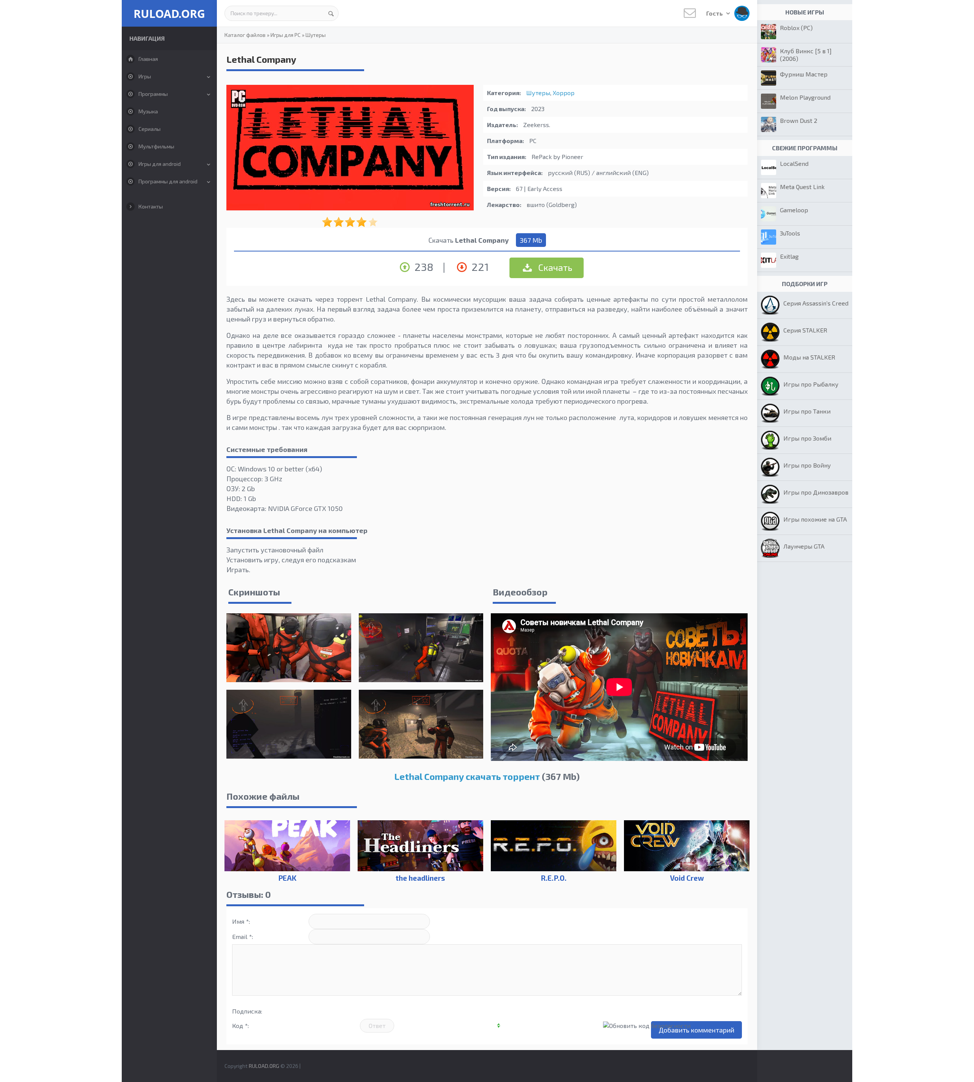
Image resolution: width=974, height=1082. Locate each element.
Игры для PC (286, 35)
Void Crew (687, 878)
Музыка (148, 111)
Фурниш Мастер (804, 74)
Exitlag (789, 256)
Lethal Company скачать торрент (467, 776)
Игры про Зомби (807, 438)
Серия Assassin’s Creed (815, 303)
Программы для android (167, 181)
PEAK (287, 878)
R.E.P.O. (554, 878)
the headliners (420, 878)
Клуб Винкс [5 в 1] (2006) (806, 54)
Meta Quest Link (802, 186)
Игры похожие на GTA (815, 519)
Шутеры (316, 35)
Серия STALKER (805, 330)
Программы (153, 94)
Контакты (150, 206)
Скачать (554, 267)
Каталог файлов (245, 35)
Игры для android (159, 164)
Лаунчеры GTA (803, 546)
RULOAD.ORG (169, 13)
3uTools (790, 233)
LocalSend (794, 163)
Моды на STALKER (809, 357)
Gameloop (794, 209)
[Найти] (331, 13)
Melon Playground (805, 97)
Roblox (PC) (796, 27)
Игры (144, 76)
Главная (148, 59)
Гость (715, 13)
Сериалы (149, 129)
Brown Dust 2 (798, 120)
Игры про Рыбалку (811, 384)
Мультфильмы (156, 146)
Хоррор (564, 92)
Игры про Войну (807, 465)
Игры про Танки (807, 411)
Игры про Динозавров (815, 492)
